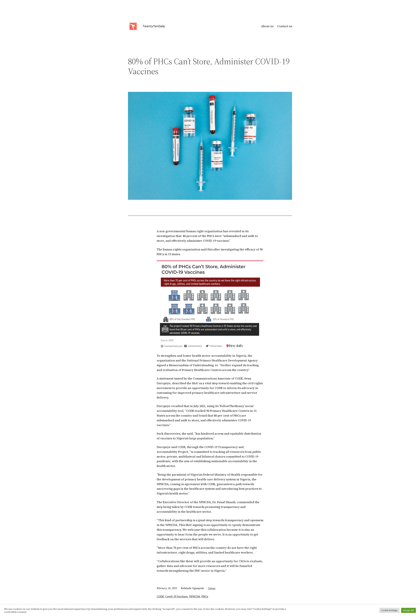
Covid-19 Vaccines (176, 596)
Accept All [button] (408, 610)
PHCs (204, 596)
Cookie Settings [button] (389, 610)
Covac (211, 588)
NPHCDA (194, 596)
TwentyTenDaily (153, 26)
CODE (160, 596)
